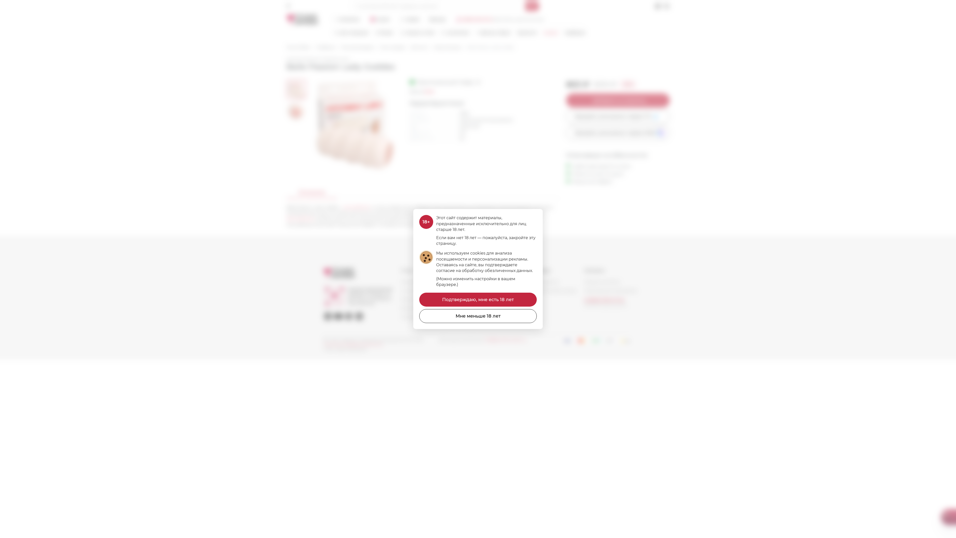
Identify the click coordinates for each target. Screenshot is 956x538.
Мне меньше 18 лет (478, 316)
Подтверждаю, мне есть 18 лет (478, 299)
